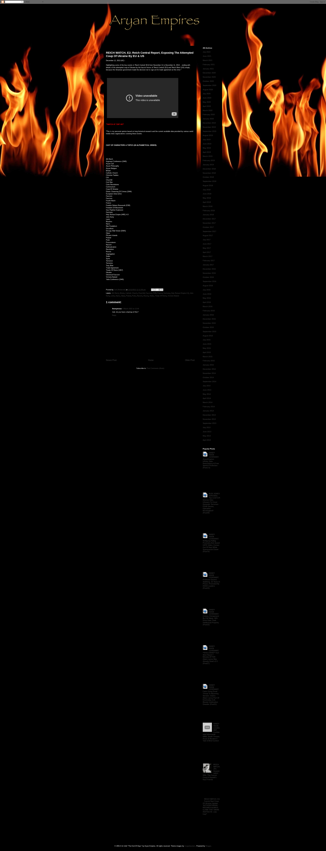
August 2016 (208, 286)
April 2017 (207, 252)
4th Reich (115, 293)
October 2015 (208, 327)
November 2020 (209, 77)
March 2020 (207, 110)
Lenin (113, 296)
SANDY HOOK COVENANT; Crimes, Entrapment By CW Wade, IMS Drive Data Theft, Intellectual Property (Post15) (211, 617)
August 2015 (208, 336)
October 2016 (208, 277)
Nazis (118, 296)
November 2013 (209, 419)
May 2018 (207, 198)
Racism (139, 296)
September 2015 (209, 331)
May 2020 (207, 102)
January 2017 (208, 265)
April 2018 (207, 202)
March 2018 (207, 206)
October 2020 (208, 81)
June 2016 (207, 294)
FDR (154, 293)
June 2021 (207, 56)
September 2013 (209, 423)
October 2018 (208, 177)
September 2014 (209, 381)
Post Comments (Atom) (155, 368)
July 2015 (206, 340)
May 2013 (207, 436)
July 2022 (206, 52)
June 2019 (207, 144)
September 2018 (209, 181)
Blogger (208, 846)
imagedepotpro (190, 846)
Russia (146, 296)
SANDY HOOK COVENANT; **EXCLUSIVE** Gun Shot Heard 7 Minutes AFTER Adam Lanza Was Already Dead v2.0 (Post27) (211, 654)
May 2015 (207, 348)
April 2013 (207, 440)
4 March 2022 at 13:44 (130, 309)
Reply (114, 315)
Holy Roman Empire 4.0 (180, 293)
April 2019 (207, 152)
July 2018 (206, 190)
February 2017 (209, 260)
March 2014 (207, 402)
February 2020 (209, 114)
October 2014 (208, 377)
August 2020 (208, 90)
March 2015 (207, 357)
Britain (122, 293)
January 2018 (208, 215)
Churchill (141, 293)
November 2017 (209, 223)
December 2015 (209, 319)
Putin (134, 296)
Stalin (152, 296)
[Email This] (152, 290)
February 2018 (209, 211)
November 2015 (209, 323)
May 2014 (207, 394)
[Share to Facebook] (159, 290)
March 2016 (207, 306)
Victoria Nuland (173, 296)
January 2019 (208, 165)
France (159, 293)
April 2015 (207, 352)
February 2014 (209, 407)
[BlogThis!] (154, 290)
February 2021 (209, 64)
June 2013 (207, 432)
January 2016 (208, 315)
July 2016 (206, 290)
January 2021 (208, 69)
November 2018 (209, 173)
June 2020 (207, 98)
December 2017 (209, 219)
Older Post (190, 360)
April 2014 (207, 398)
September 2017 (209, 231)
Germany (167, 293)
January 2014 (208, 411)
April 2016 (207, 302)
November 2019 (209, 127)
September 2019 (209, 131)
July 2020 (206, 94)
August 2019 (208, 135)
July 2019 (206, 140)
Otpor (123, 296)
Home (151, 360)
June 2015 (207, 344)
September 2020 (209, 85)
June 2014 (207, 390)
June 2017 (207, 244)
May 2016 (207, 298)
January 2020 (208, 119)
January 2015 (208, 365)
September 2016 (209, 281)
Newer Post (111, 360)
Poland (128, 296)
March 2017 (207, 256)
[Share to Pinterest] (162, 290)
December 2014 (209, 369)
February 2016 (209, 311)
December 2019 (209, 123)
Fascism (149, 293)
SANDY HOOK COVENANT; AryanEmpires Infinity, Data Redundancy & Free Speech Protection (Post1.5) (211, 460)
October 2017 (208, 227)
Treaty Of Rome (161, 296)
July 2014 (206, 386)
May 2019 (207, 148)
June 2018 (207, 194)
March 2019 (207, 156)
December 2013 (209, 415)
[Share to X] (157, 290)
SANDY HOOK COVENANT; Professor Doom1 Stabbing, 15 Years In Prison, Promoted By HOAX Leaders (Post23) (211, 580)
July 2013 (206, 427)
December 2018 (209, 169)
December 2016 (209, 269)
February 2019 (209, 160)
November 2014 (209, 373)
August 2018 (208, 185)
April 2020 (207, 106)
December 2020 (209, 73)
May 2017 (207, 248)
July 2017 (206, 240)
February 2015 (209, 361)
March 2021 (207, 60)
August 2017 (208, 235)
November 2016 (209, 273)
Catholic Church (131, 293)
